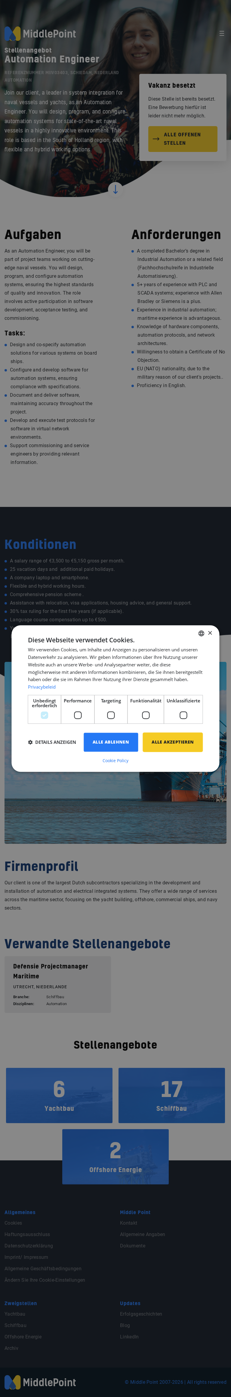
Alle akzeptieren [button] (173, 742)
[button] (52, 742)
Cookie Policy (115, 760)
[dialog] (115, 698)
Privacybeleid (42, 687)
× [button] (210, 633)
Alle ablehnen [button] (111, 742)
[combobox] (202, 633)
